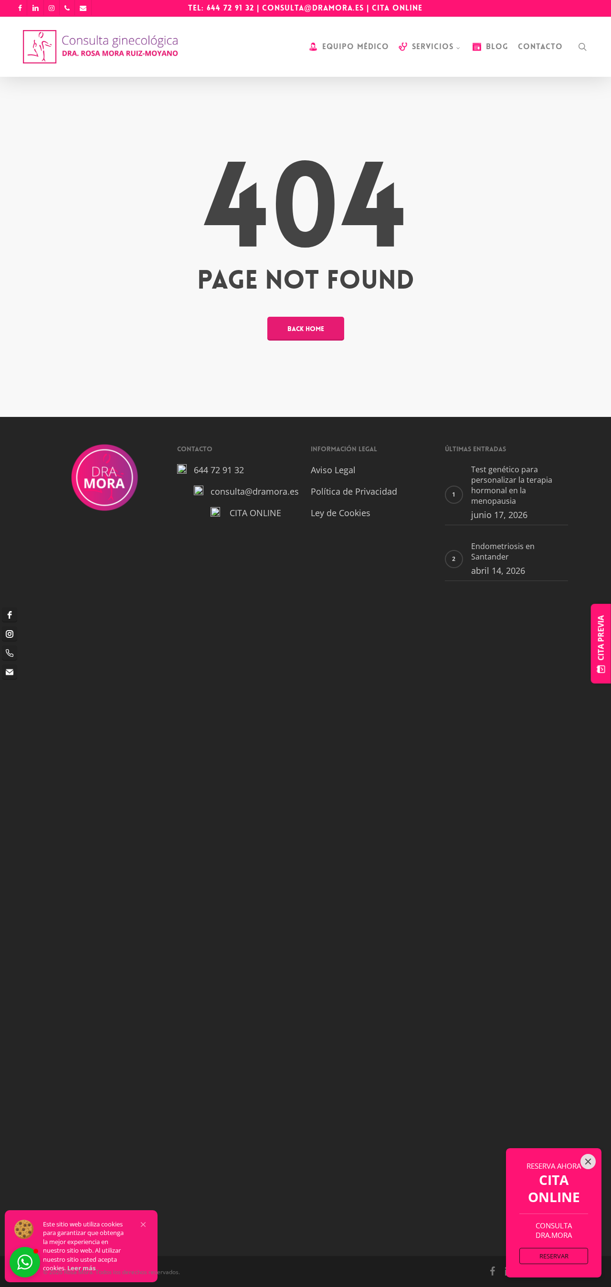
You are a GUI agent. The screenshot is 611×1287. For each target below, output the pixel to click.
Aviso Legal (333, 470)
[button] (143, 1224)
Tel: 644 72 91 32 (221, 8)
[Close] (588, 1161)
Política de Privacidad (354, 491)
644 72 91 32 (219, 470)
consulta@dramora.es (313, 8)
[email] (9, 672)
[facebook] (9, 615)
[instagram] (9, 634)
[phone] (9, 653)
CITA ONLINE (397, 8)
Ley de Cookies (340, 513)
